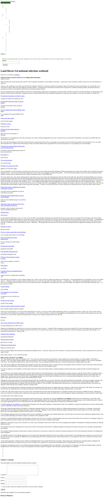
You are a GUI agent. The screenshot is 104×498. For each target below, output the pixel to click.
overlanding (10, 40)
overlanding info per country (14, 13)
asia (8, 24)
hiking (8, 42)
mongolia (12, 27)
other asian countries (15, 32)
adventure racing (11, 39)
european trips (10, 33)
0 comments (16, 74)
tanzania (12, 21)
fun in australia (11, 17)
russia (11, 30)
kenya (11, 20)
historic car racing (11, 48)
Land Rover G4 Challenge (13, 404)
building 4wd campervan (10, 7)
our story (6, 5)
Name (3, 477)
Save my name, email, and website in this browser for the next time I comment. (23, 486)
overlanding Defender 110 (14, 10)
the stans (12, 29)
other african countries (16, 23)
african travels (10, 18)
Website (3, 483)
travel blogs (7, 15)
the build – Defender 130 (13, 8)
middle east (10, 34)
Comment (4, 474)
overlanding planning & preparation (16, 11)
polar (8, 36)
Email (4, 60)
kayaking (9, 46)
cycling (9, 45)
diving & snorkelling (12, 50)
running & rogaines (12, 49)
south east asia (14, 26)
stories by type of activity (10, 37)
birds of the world (8, 14)
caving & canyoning (12, 43)
